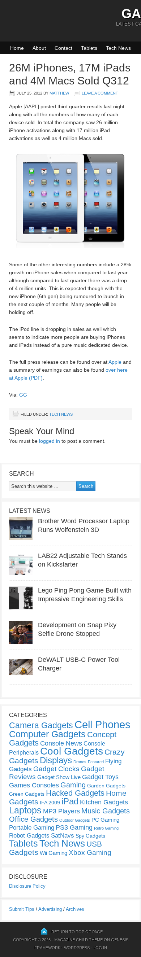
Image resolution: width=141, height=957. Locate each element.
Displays (56, 760)
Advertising (50, 909)
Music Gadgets (105, 811)
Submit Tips (21, 909)
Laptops (25, 810)
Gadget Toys (100, 777)
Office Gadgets (33, 819)
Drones (79, 762)
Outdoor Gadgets (74, 820)
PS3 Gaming (74, 827)
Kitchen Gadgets (104, 802)
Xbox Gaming (90, 852)
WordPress (77, 947)
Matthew (59, 93)
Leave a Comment (100, 93)
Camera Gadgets (41, 725)
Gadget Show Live (59, 777)
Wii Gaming (53, 853)
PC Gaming (105, 820)
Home (17, 48)
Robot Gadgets (29, 835)
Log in (100, 947)
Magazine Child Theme (78, 940)
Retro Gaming (106, 828)
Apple (114, 362)
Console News (61, 743)
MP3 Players (61, 811)
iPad (69, 801)
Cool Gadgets (71, 751)
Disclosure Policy (27, 886)
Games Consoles (34, 785)
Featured (96, 762)
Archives (75, 909)
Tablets (89, 48)
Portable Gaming (31, 827)
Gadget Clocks (56, 769)
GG (23, 395)
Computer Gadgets (47, 734)
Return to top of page (77, 932)
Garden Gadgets (106, 785)
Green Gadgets (26, 794)
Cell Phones (102, 724)
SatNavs (62, 835)
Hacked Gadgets (75, 793)
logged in (49, 441)
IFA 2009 (50, 802)
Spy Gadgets (90, 836)
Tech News (118, 48)
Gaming (73, 785)
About (39, 48)
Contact (63, 48)
